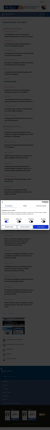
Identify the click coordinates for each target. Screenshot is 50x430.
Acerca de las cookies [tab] (41, 205)
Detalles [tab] (25, 205)
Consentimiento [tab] (8, 205)
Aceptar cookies (41, 226)
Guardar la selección (25, 226)
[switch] (19, 222)
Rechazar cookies (9, 226)
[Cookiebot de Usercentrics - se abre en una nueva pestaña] (43, 202)
